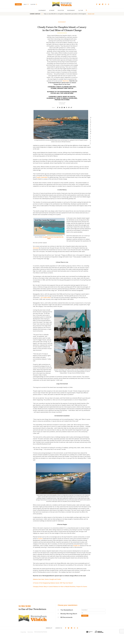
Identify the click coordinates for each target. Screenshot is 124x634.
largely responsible (42, 177)
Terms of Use (30, 632)
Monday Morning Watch (68, 614)
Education (61, 10)
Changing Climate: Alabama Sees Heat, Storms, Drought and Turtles (62, 87)
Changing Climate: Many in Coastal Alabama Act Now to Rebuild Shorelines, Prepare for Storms (60, 586)
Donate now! (91, 14)
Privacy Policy (23, 632)
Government (42, 10)
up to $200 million (46, 297)
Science (40, 538)
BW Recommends (66, 617)
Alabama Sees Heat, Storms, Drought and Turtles (47, 579)
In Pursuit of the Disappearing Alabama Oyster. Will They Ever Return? (53, 583)
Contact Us (58, 628)
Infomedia (45, 631)
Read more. (66, 81)
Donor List (49, 628)
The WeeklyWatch (66, 610)
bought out (76, 545)
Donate (18, 4)
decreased (36, 248)
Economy (51, 10)
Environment (71, 10)
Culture (80, 10)
